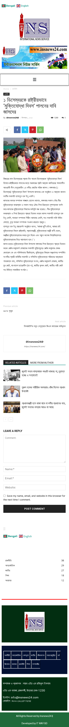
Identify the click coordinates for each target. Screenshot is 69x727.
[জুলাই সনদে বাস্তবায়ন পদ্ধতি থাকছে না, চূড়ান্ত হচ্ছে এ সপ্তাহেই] (11, 375)
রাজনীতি (14, 88)
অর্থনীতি (7, 655)
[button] (34, 80)
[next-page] (11, 419)
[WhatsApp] (40, 129)
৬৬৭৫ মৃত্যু (8, 310)
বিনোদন (7, 664)
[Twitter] (25, 129)
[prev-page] (5, 419)
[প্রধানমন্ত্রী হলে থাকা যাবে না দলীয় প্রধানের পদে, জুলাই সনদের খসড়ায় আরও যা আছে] (11, 407)
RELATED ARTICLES (15, 362)
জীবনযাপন (41, 655)
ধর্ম (59, 655)
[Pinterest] (32, 129)
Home (6, 88)
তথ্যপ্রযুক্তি (51, 655)
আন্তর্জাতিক (16, 655)
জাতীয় (33, 655)
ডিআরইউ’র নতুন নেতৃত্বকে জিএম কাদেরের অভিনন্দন (45, 326)
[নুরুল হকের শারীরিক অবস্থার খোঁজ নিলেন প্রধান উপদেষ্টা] (11, 391)
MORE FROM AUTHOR (42, 362)
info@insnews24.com (25, 697)
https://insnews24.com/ (34, 346)
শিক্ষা (28, 664)
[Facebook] (17, 129)
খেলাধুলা (26, 655)
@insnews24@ (12, 117)
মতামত (14, 664)
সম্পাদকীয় (35, 664)
